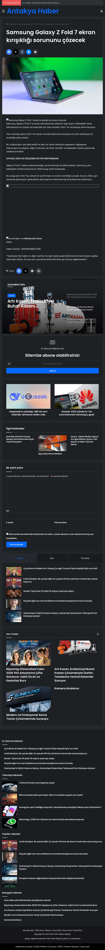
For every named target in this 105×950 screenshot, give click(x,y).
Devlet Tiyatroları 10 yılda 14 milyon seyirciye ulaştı (48, 591)
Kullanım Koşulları (71, 946)
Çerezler (52, 946)
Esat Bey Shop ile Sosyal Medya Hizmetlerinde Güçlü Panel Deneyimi (20, 439)
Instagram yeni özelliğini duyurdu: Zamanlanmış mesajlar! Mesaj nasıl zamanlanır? (60, 807)
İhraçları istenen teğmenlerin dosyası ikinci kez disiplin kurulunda (51, 878)
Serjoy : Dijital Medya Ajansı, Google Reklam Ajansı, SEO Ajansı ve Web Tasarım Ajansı (85, 440)
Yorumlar (85, 558)
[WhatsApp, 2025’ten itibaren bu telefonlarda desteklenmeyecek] (9, 823)
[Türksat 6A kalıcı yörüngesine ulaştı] (9, 786)
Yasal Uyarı (85, 946)
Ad (8, 511)
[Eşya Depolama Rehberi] (52, 443)
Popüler (19, 558)
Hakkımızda (20, 946)
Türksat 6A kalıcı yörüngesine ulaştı (37, 782)
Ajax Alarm (51, 938)
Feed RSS (57, 930)
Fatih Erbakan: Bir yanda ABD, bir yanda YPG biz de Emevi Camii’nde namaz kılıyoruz (60, 841)
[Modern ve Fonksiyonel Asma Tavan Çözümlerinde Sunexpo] (28, 699)
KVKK (60, 946)
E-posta (10, 522)
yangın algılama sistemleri (35, 938)
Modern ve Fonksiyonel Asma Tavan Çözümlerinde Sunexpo (32, 304)
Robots (48, 930)
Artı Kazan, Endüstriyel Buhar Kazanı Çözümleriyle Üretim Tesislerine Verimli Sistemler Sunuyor (62, 3)
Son (52, 558)
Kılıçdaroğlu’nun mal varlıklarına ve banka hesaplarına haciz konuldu (57, 600)
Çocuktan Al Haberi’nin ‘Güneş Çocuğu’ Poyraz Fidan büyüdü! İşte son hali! (60, 568)
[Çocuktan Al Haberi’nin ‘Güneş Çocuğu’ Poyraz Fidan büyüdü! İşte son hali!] (13, 571)
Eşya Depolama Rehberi (50, 453)
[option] (52, 306)
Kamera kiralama (66, 688)
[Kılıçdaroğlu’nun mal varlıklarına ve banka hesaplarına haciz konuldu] (13, 604)
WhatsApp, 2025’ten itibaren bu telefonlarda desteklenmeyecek (51, 819)
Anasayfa (12, 24)
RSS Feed (40, 930)
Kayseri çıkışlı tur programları (68, 938)
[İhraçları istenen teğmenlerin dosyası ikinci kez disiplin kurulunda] (9, 882)
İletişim (30, 946)
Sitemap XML (28, 930)
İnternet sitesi (60, 522)
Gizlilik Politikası (40, 946)
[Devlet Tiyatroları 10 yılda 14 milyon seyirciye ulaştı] (13, 594)
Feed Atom (67, 930)
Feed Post (78, 930)
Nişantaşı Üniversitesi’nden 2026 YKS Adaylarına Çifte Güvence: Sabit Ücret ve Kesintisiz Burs (25, 674)
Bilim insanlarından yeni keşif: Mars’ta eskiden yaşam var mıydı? (51, 795)
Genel (11, 295)
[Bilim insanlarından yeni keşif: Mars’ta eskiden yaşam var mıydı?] (9, 799)
